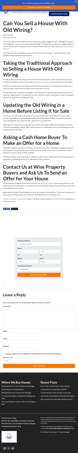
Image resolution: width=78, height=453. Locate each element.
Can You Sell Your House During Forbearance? (56, 393)
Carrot (67, 432)
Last (41, 255)
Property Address (24, 241)
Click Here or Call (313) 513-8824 (39, 7)
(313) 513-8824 (58, 199)
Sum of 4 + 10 (8, 357)
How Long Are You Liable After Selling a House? (57, 399)
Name (20, 248)
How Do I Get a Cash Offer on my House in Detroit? (18, 421)
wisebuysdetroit (10, 37)
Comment (7, 306)
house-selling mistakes (46, 183)
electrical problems (42, 82)
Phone (20, 258)
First (18, 255)
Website (6, 346)
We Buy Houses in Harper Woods (13, 389)
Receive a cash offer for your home (15, 199)
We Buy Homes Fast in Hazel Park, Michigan (16, 393)
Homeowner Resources (9, 426)
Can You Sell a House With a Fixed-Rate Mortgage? (58, 396)
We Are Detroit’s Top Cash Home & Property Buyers (30, 13)
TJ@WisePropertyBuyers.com (65, 428)
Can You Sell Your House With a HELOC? (54, 389)
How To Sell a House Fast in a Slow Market (55, 386)
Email (42, 258)
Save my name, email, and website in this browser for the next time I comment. (33, 354)
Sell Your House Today (9, 418)
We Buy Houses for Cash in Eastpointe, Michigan (18, 386)
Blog (19, 426)
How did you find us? (25, 266)
